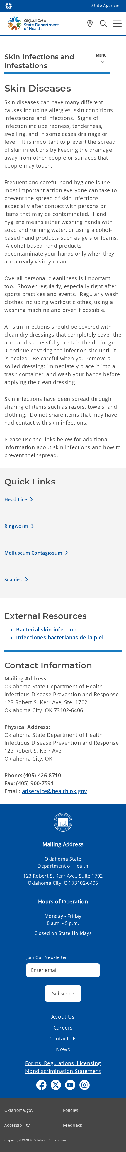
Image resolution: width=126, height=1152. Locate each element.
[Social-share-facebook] (41, 1085)
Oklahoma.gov (18, 1110)
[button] (19, 499)
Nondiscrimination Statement (63, 1071)
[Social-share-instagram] (84, 1085)
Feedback (72, 1125)
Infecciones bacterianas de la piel (59, 637)
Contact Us (63, 1038)
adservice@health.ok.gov (54, 791)
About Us (63, 1016)
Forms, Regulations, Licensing (63, 1063)
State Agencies (106, 5)
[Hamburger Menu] (117, 23)
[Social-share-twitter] (56, 1085)
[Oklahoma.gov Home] (8, 5)
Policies (71, 1110)
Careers (63, 1027)
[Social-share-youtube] (70, 1085)
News (63, 1049)
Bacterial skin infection (46, 629)
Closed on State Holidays (63, 933)
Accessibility (17, 1125)
